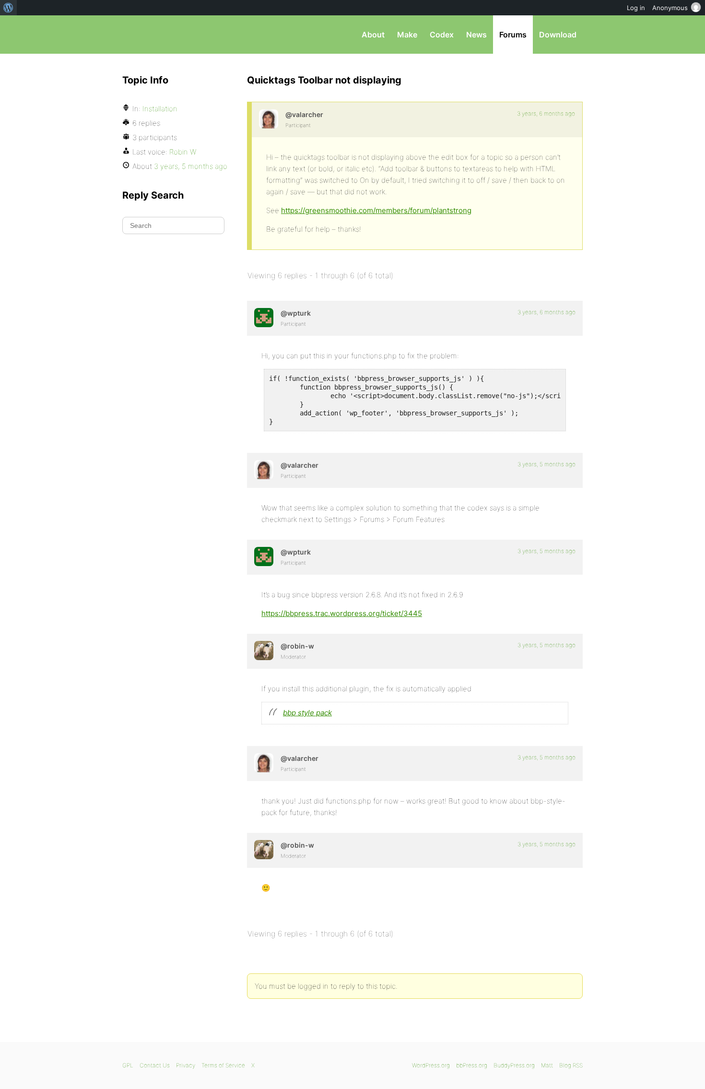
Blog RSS (571, 1065)
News (476, 34)
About (373, 34)
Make (407, 34)
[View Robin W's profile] (263, 650)
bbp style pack (307, 712)
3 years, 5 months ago (546, 464)
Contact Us (155, 1065)
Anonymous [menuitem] (670, 8)
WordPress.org (431, 1065)
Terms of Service (223, 1065)
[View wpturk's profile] (263, 317)
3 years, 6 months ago (546, 113)
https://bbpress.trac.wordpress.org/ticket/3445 (341, 613)
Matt (547, 1065)
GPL (127, 1065)
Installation (159, 108)
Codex (442, 34)
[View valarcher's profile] (268, 119)
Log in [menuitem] (636, 8)
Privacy (185, 1065)
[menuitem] (8, 7)
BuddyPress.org (514, 1065)
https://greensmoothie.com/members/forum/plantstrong (376, 210)
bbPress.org (172, 34)
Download (557, 34)
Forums (513, 34)
